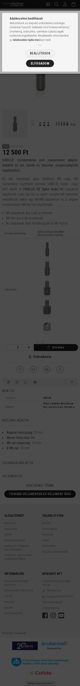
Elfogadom (40, 63)
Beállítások (40, 53)
